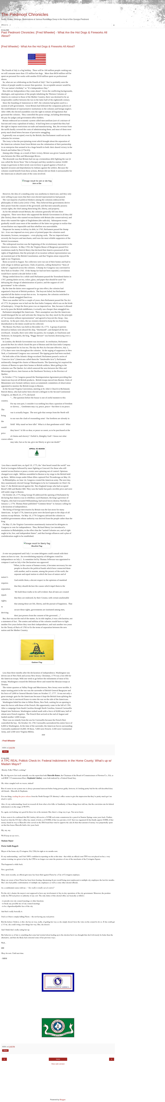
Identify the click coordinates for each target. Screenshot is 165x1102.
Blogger (62, 1100)
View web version (58, 1064)
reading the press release (21, 796)
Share (5, 751)
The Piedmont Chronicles (24, 14)
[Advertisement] (58, 7)
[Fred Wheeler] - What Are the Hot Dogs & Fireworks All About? (38, 46)
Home (58, 1059)
